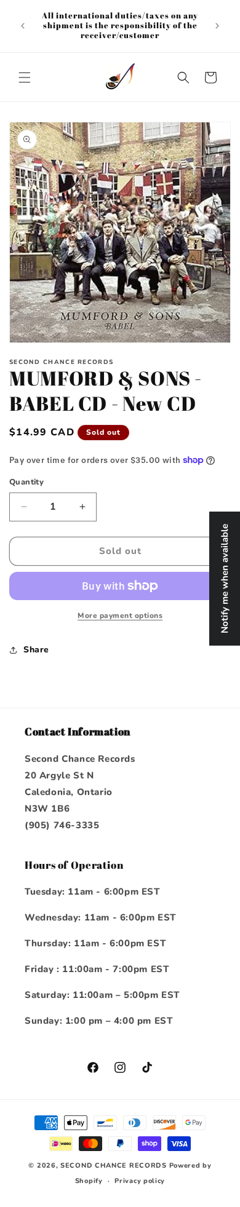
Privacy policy (139, 1180)
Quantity (26, 482)
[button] (24, 77)
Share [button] (36, 649)
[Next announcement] (217, 25)
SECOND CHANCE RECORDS (113, 1165)
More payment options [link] (120, 615)
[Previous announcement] (22, 25)
